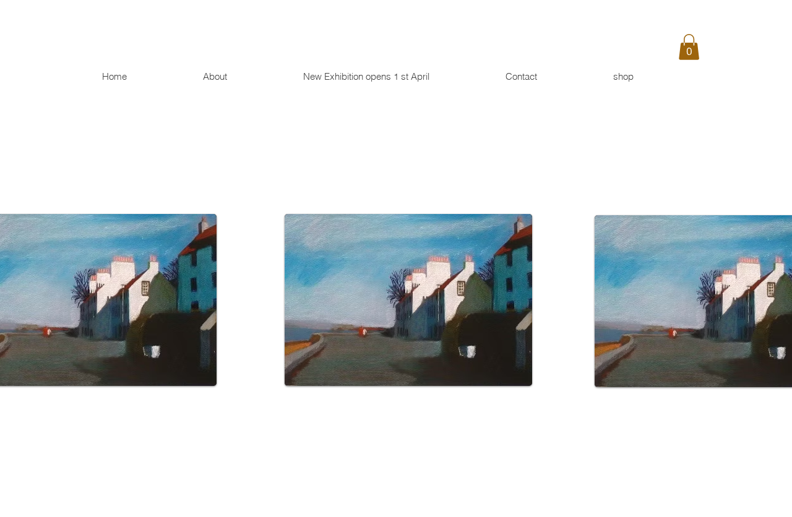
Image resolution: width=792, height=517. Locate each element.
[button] (689, 47)
